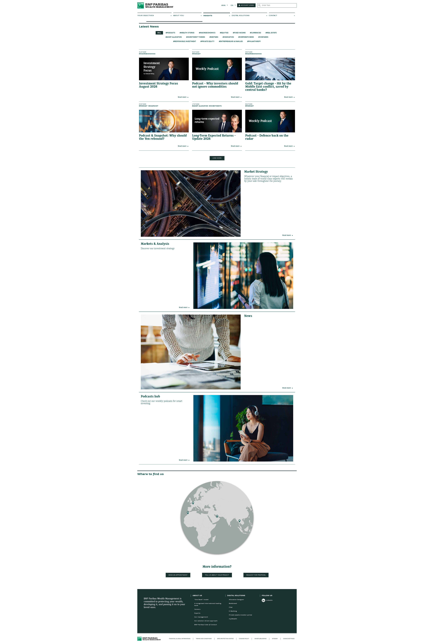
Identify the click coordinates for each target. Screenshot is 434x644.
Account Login (247, 5)
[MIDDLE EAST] (217, 516)
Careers (197, 609)
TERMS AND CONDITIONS (204, 638)
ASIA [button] (223, 5)
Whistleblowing (261, 638)
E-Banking (233, 611)
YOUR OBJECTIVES (145, 16)
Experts (197, 613)
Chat (230, 607)
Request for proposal (256, 575)
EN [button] (232, 5)
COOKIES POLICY (244, 638)
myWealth (233, 619)
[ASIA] (239, 520)
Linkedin (269, 600)
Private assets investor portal (240, 615)
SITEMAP (275, 638)
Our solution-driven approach (205, 621)
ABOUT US (197, 596)
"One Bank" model (201, 600)
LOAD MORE (217, 158)
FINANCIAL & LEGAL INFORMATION (179, 638)
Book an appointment (178, 575)
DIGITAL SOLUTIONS (240, 16)
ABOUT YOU (178, 16)
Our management (201, 617)
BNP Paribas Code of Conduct (205, 625)
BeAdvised (233, 603)
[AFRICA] (188, 512)
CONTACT (273, 16)
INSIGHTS (207, 16)
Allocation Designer (236, 600)
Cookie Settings (288, 638)
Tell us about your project (217, 575)
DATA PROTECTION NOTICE (225, 638)
